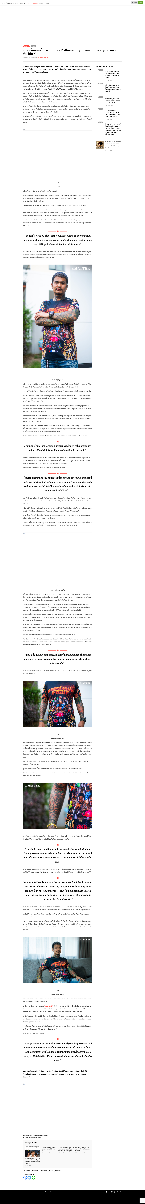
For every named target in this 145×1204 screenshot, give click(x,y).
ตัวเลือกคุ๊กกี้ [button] (134, 2)
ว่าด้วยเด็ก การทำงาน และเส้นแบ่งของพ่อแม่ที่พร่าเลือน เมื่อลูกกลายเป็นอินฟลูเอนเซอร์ (113, 88)
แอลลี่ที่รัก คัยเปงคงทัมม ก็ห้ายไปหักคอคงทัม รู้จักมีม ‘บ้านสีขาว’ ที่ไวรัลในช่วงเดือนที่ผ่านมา (112, 74)
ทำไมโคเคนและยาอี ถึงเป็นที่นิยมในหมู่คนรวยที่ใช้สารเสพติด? (49, 1149)
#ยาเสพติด (57, 1170)
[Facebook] (25, 1177)
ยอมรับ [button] (140, 2)
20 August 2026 (109, 105)
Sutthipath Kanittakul (42, 57)
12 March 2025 (29, 1165)
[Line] (33, 1177)
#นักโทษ (51, 1170)
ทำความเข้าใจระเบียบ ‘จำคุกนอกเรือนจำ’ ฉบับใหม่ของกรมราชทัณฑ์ (82, 1149)
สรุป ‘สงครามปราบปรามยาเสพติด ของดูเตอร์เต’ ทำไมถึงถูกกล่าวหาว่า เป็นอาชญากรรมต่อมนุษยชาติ (32, 1160)
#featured (27, 1170)
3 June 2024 (62, 1152)
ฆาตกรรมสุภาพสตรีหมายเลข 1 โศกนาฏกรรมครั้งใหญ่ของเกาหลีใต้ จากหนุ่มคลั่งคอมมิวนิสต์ (112, 113)
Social (26, 46)
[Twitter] (29, 1177)
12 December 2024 (47, 1152)
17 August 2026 (108, 119)
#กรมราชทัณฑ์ (35, 1170)
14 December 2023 (80, 1152)
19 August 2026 (108, 137)
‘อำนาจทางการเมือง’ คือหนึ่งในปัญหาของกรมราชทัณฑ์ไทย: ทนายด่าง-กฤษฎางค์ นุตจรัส (66, 1149)
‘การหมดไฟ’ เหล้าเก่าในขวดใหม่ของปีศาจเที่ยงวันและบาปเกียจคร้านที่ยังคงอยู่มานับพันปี (113, 145)
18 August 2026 (108, 80)
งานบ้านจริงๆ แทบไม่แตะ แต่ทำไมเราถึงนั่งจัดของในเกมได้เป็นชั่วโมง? (112, 101)
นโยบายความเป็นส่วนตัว (49, 1192)
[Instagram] (112, 1192)
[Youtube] (114, 1192)
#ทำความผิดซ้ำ (43, 1170)
